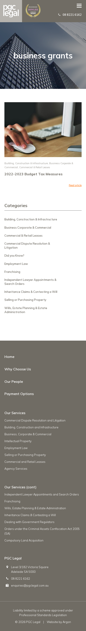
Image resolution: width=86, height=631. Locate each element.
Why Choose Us (17, 369)
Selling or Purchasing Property (25, 300)
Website (52, 622)
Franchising (12, 272)
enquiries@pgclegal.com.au (30, 585)
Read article (75, 185)
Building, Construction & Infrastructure (26, 163)
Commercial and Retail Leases (24, 461)
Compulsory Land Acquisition (23, 540)
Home (9, 356)
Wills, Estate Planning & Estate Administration (35, 508)
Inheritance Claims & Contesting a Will (30, 292)
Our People (13, 381)
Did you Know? (14, 255)
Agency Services (15, 468)
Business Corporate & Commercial (27, 227)
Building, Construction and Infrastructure (31, 427)
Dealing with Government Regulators (29, 522)
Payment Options (19, 393)
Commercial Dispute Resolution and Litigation (34, 420)
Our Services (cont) (20, 487)
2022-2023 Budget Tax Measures (33, 174)
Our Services (14, 413)
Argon (67, 622)
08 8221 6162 (72, 14)
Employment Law (16, 264)
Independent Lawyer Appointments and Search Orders (41, 494)
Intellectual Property (18, 441)
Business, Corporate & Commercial (27, 434)
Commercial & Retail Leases (34, 167)
